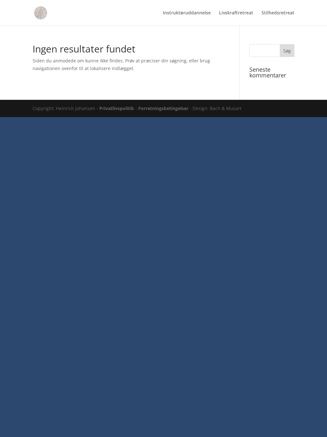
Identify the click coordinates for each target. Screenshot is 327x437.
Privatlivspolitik (116, 108)
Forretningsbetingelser (163, 108)
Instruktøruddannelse (187, 13)
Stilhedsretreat (278, 13)
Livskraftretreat (236, 13)
